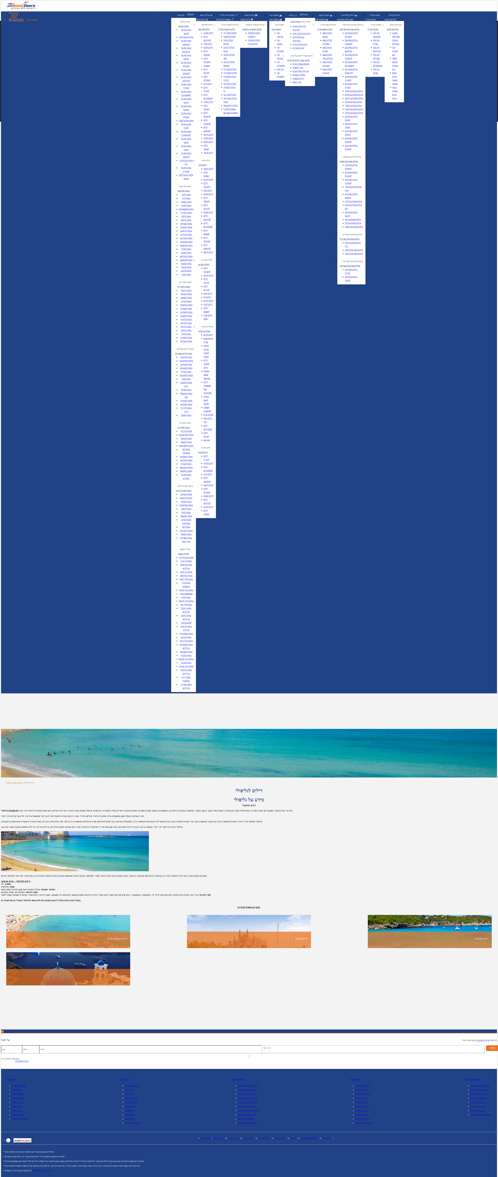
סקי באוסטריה (281, 64)
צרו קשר (14, 15)
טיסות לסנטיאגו (186, 368)
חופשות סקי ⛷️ (275, 15)
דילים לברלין (208, 102)
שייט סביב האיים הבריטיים (299, 28)
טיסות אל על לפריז (186, 121)
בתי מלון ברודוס (361, 1102)
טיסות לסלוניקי (186, 338)
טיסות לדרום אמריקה (185, 349)
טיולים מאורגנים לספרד (351, 125)
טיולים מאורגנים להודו (353, 201)
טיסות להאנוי (186, 509)
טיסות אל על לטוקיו (186, 148)
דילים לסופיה (208, 496)
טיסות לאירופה (185, 186)
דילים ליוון (207, 297)
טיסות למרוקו (186, 301)
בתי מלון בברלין (376, 42)
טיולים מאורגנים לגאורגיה (351, 35)
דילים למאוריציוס (207, 427)
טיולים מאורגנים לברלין (354, 113)
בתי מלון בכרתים (361, 1098)
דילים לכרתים (206, 207)
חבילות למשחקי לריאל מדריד (254, 42)
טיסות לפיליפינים (186, 505)
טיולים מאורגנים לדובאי (351, 214)
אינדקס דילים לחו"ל (132, 1123)
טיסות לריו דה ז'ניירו (186, 410)
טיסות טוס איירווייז (186, 557)
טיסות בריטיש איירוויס (186, 628)
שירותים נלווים (394, 15)
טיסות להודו (186, 512)
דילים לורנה (208, 304)
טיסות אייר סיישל (186, 590)
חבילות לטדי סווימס (228, 42)
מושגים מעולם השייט (301, 64)
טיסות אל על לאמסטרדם (186, 93)
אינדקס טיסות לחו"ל (19, 1119)
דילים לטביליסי (206, 78)
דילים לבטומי (206, 147)
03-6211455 (16, 19)
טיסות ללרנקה (186, 319)
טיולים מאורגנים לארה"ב (352, 234)
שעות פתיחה (218, 1138)
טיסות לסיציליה (186, 227)
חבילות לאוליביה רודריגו (229, 78)
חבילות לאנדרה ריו (229, 89)
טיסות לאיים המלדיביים (186, 521)
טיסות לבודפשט (186, 260)
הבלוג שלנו (327, 1138)
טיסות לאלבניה (186, 316)
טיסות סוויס (186, 597)
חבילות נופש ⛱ (206, 15)
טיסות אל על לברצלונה (186, 72)
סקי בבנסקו (279, 42)
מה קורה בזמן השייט (301, 71)
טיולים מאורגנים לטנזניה (351, 279)
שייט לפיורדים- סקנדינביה (298, 39)
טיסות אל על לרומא (186, 101)
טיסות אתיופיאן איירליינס (186, 566)
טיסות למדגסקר (186, 305)
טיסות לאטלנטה (186, 457)
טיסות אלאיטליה (186, 634)
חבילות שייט (208, 415)
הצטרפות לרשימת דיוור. (10, 1059)
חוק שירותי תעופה (207, 1138)
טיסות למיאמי (186, 438)
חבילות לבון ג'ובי (229, 95)
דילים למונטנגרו (207, 122)
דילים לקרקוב (206, 71)
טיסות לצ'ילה (186, 390)
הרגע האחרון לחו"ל (472, 1079)
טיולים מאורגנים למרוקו (351, 271)
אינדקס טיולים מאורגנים (247, 1123)
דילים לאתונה (206, 107)
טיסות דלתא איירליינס (186, 617)
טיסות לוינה (186, 195)
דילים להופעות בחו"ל (229, 25)
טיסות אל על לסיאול (186, 57)
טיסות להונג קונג (186, 531)
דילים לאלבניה (206, 53)
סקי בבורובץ (280, 56)
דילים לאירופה (207, 25)
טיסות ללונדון (186, 205)
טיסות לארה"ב (185, 423)
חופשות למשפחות (207, 409)
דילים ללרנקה (206, 281)
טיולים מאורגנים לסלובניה (351, 140)
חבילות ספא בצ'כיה (327, 49)
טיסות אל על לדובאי (186, 32)
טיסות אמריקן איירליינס (186, 686)
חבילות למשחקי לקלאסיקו (254, 35)
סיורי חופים (297, 82)
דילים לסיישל (206, 435)
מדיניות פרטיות (264, 1138)
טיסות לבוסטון (186, 442)
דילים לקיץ (205, 160)
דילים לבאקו (208, 153)
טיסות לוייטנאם (186, 498)
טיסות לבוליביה (186, 364)
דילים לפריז (207, 44)
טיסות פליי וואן (186, 605)
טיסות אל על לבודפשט (186, 42)
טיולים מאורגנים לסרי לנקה (353, 189)
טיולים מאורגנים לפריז (353, 105)
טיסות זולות (10, 1079)
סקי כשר (280, 69)
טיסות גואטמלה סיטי (186, 395)
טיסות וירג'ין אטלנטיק (186, 679)
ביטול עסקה (13, 13)
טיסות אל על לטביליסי (186, 64)
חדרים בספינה (298, 78)
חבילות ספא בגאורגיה (327, 64)
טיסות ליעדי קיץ (185, 282)
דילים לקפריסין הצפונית (206, 62)
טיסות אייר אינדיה (186, 666)
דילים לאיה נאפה (207, 317)
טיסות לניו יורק (186, 431)
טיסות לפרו (186, 379)
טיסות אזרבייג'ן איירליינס (186, 672)
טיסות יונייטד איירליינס (186, 610)
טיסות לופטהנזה (186, 652)
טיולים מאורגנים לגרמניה (247, 1094)
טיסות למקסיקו (186, 357)
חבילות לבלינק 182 (229, 56)
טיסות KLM (186, 623)
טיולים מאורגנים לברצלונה (351, 56)
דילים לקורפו (208, 135)
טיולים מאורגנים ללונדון (354, 109)
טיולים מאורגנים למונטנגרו (351, 42)
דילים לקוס (207, 293)
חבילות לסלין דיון (230, 33)
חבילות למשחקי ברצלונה (255, 25)
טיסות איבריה (186, 655)
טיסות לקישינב (186, 231)
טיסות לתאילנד (186, 494)
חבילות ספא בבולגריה (327, 42)
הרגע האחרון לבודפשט (479, 1098)
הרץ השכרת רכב (395, 51)
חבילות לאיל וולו (229, 84)
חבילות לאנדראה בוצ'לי (230, 100)
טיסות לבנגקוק (186, 308)
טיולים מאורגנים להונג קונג (353, 207)
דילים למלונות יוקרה (206, 364)
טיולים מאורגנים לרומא (354, 98)
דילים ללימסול (206, 199)
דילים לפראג (208, 33)
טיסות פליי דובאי (186, 579)
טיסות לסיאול (186, 534)
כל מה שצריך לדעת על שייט (301, 56)
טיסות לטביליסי (186, 224)
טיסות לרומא (186, 220)
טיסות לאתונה (186, 294)
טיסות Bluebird (186, 594)
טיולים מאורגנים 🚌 (349, 15)
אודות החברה (233, 1138)
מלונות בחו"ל (375, 15)
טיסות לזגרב (186, 274)
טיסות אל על (186, 663)
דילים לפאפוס (206, 232)
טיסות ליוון (186, 198)
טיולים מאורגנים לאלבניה (351, 147)
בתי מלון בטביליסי (376, 56)
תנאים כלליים (248, 1138)
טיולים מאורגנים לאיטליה (248, 1086)
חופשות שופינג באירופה (206, 375)
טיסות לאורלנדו (186, 460)
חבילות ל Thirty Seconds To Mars (230, 111)
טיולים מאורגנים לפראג (354, 95)
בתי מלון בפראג (376, 71)
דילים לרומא (208, 142)
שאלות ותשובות (299, 75)
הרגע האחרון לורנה (477, 1110)
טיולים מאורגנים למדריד (351, 86)
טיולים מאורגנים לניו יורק (353, 244)
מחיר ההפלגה (298, 67)
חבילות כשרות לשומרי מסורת (206, 351)
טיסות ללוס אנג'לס (186, 435)
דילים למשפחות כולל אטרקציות (207, 387)
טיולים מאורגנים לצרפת (351, 118)
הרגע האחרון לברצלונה (479, 1090)
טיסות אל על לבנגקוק (186, 115)
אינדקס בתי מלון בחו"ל (364, 1123)
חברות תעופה (185, 549)
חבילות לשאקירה (230, 73)
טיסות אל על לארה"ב (186, 170)
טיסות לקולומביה (186, 375)
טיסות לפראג (186, 253)
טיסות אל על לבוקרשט (186, 79)
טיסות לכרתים (186, 323)
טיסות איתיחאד (186, 576)
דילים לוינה (207, 84)
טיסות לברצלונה (186, 245)
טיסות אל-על (185, 22)
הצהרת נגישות (280, 1138)
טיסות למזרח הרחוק (185, 486)
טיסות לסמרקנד (186, 312)
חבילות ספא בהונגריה (327, 71)
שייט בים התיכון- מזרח (301, 33)
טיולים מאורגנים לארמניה (351, 174)
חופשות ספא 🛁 (325, 15)
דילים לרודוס (208, 301)
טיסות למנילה (186, 501)
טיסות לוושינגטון (186, 467)
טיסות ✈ (180, 15)
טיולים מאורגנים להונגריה (351, 78)
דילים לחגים (208, 335)
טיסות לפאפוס (186, 298)
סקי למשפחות (280, 75)
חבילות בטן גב (206, 260)
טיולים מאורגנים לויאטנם (351, 196)
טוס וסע (206, 440)
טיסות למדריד (186, 213)
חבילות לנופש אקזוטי (206, 400)
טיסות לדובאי (186, 290)
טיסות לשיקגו (186, 464)
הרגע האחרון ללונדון (478, 1106)
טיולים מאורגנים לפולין (353, 91)
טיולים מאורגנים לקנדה (354, 254)
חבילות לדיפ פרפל (230, 105)
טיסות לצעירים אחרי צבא (186, 540)
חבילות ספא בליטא (327, 35)
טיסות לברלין (186, 249)
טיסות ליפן (186, 527)
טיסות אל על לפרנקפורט (186, 133)
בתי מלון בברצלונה (376, 35)
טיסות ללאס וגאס (186, 446)
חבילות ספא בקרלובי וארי (328, 56)
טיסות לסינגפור (186, 516)
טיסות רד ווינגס (186, 572)
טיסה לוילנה (186, 216)
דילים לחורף (206, 448)
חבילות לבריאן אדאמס (229, 64)
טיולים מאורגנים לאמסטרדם (351, 64)
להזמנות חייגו (32, 20)
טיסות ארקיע (186, 637)
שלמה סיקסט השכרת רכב (395, 63)
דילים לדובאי (208, 169)
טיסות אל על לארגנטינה (186, 50)
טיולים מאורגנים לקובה (354, 250)
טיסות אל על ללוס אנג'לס (186, 177)
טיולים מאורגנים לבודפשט (351, 49)
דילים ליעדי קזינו (207, 420)
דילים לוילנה (208, 47)
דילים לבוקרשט (207, 38)
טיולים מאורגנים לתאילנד (351, 167)
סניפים (14, 17)
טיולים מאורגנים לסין (353, 223)
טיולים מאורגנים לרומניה (351, 133)
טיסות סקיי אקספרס (186, 585)
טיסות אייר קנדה (186, 641)
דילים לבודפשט (207, 129)
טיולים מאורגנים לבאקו (354, 227)
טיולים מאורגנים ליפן (353, 219)
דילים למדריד (206, 89)
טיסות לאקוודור (186, 401)
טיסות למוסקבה (186, 242)
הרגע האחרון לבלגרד (478, 1102)
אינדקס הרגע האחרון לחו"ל (481, 1115)
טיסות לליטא (186, 271)
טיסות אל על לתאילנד (186, 155)
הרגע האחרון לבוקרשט (479, 1094)
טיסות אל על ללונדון (186, 126)
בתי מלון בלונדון (361, 1115)
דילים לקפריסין (206, 185)
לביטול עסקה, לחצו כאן (309, 1138)
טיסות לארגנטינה (186, 361)
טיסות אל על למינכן (186, 140)
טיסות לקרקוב (186, 234)
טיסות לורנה (186, 334)
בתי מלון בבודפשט (362, 1119)
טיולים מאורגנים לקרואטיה (351, 71)
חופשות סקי (279, 25)
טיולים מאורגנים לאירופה (352, 25)
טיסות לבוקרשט (186, 256)
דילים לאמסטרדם (208, 96)
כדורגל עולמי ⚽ (250, 15)
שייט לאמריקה (298, 48)
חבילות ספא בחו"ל (208, 340)
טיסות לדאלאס (186, 471)
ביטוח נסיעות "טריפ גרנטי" (394, 92)
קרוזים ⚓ (293, 15)
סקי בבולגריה (280, 49)
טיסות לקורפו (186, 330)
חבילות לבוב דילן (229, 69)
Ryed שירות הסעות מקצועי (395, 78)
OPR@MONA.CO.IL (42, 1170)
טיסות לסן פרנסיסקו (186, 451)
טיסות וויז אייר (186, 561)
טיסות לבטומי (186, 263)
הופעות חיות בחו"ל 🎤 (229, 15)
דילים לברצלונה (207, 115)
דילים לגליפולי (28, 783)
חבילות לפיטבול (229, 37)
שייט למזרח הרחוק (300, 44)
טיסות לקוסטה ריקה (186, 384)
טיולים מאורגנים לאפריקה (353, 261)
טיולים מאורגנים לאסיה (352, 157)
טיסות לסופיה (186, 202)
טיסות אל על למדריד (186, 86)
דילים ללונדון (208, 138)
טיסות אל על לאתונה (186, 108)
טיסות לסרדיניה (186, 238)
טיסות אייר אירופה (186, 601)
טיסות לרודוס (186, 327)
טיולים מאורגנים (239, 1079)
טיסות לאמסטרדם (186, 209)
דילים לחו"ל (124, 1079)
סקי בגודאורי (280, 35)
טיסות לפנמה (186, 415)
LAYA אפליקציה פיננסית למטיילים (396, 38)
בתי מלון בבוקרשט (377, 49)
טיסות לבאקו (186, 267)
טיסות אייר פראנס (186, 659)
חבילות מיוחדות (207, 327)
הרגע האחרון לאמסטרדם (480, 1086)
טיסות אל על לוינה (186, 37)
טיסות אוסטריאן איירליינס (186, 646)
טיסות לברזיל (186, 372)
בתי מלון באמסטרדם (377, 64)
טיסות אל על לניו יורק (186, 162)
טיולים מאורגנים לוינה (353, 102)
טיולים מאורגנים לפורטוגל (248, 1110)
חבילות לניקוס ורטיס (228, 49)
